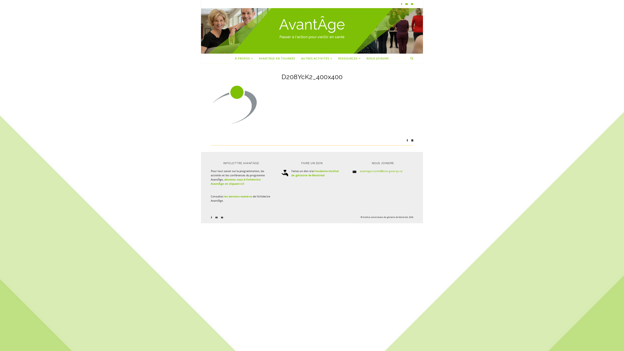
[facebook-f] (402, 4)
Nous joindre (377, 58)
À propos (242, 58)
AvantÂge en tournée (277, 58)
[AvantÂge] (312, 31)
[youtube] (407, 4)
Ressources (348, 58)
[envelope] (412, 4)
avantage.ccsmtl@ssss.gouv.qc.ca (381, 171)
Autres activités (315, 58)
